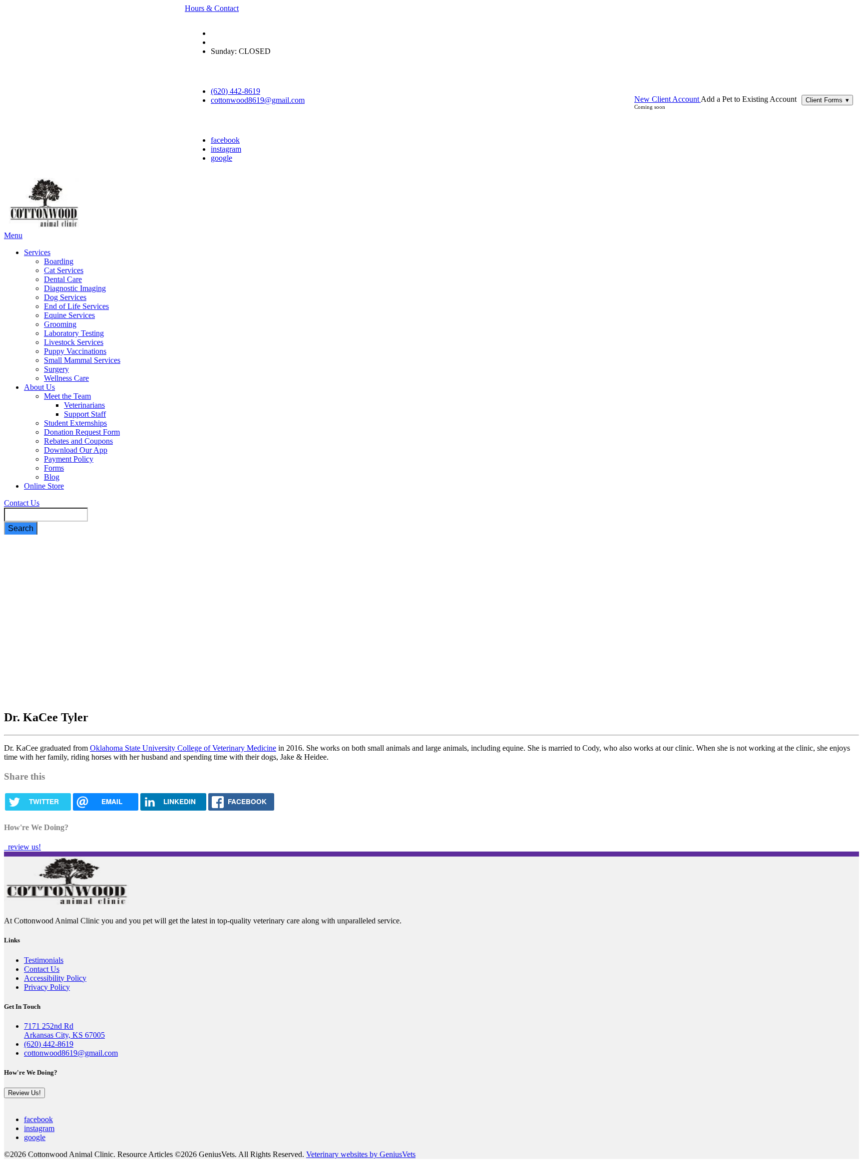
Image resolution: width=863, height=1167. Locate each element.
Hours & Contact (212, 8)
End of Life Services (76, 306)
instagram (226, 149)
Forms (54, 468)
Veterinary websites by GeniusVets (361, 1154)
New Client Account (667, 99)
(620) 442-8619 (235, 91)
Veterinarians (84, 405)
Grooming (60, 324)
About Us (39, 387)
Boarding (58, 261)
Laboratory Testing (74, 333)
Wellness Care (66, 378)
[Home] (44, 226)
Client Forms (827, 100)
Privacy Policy (47, 987)
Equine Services (69, 315)
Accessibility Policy (55, 978)
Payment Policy (68, 459)
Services (37, 252)
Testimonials (43, 960)
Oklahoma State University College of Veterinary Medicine (183, 748)
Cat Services (63, 270)
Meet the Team (67, 396)
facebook (225, 140)
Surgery (56, 369)
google (221, 158)
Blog (51, 477)
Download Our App (75, 450)
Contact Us (21, 503)
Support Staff (85, 414)
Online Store (44, 486)
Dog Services (65, 297)
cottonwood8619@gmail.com (258, 100)
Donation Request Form (82, 432)
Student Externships (75, 423)
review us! (23, 847)
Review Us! (24, 1093)
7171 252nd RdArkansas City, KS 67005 (64, 1030)
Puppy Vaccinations (75, 351)
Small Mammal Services (82, 360)
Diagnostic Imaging (75, 288)
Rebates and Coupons (78, 441)
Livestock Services (73, 342)
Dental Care (63, 279)
